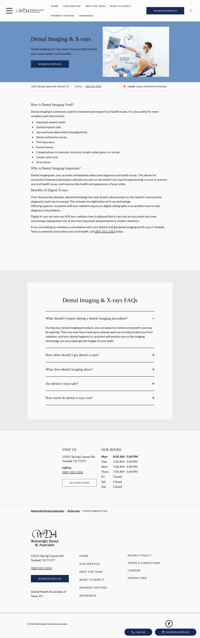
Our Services (72, 6)
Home (54, 6)
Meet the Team (95, 6)
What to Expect (120, 6)
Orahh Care (137, 578)
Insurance (86, 15)
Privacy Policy (139, 555)
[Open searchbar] (191, 10)
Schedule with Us (165, 10)
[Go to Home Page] (30, 11)
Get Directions (79, 482)
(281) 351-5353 (93, 86)
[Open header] (9, 10)
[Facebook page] (169, 623)
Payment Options (63, 15)
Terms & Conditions (144, 563)
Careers (134, 570)
